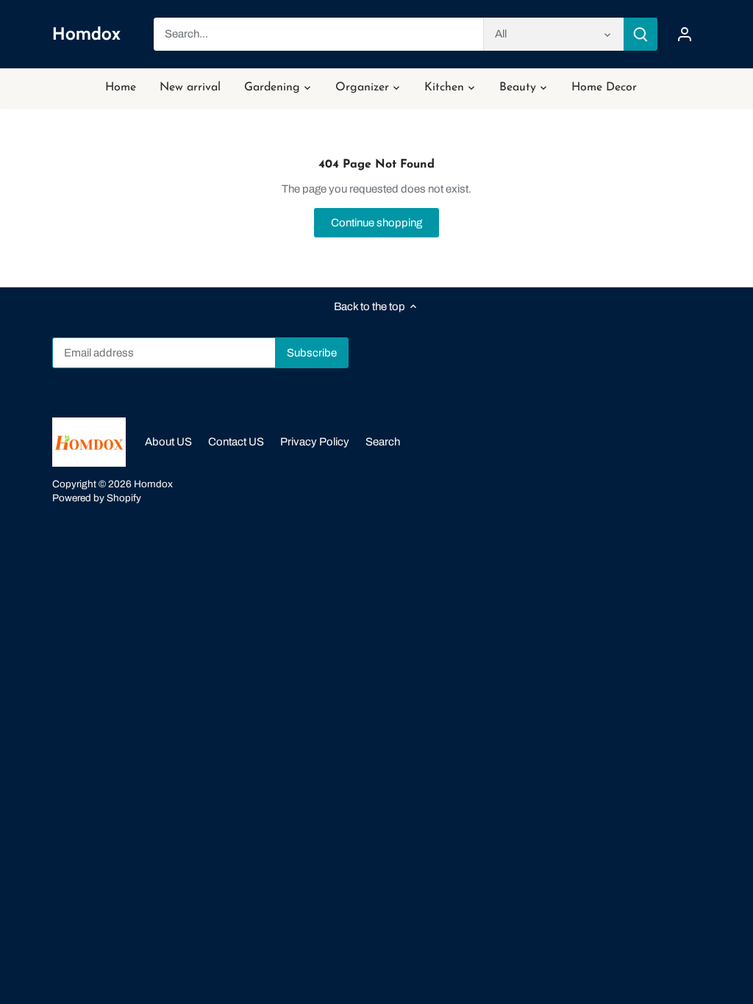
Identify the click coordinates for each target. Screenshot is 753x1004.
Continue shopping (376, 223)
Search (382, 442)
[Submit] (640, 34)
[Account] (684, 34)
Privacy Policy (314, 442)
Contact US (236, 442)
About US (168, 442)
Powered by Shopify (96, 497)
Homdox (86, 34)
